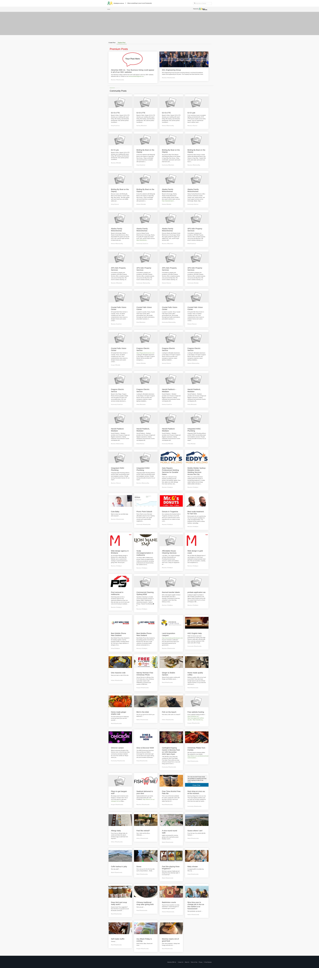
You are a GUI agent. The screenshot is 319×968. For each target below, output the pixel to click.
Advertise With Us (171, 962)
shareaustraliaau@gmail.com (136, 76)
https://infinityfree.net (192, 716)
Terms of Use (194, 962)
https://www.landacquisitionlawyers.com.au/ (173, 638)
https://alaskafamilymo (168, 201)
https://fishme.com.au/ (149, 799)
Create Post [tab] (112, 42)
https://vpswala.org (198, 719)
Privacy (200, 962)
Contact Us (180, 962)
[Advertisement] (159, 23)
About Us (187, 962)
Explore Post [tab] (121, 42)
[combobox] (203, 3)
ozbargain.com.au (115, 801)
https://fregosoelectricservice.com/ (145, 353)
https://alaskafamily (141, 240)
